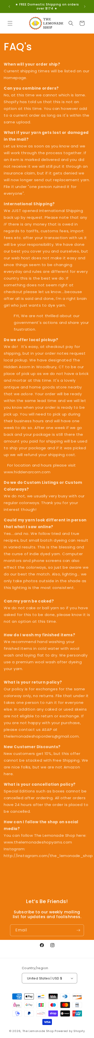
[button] (10, 23)
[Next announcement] (84, 6)
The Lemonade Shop (38, 1031)
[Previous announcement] (9, 6)
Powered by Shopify (70, 1031)
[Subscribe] (78, 930)
